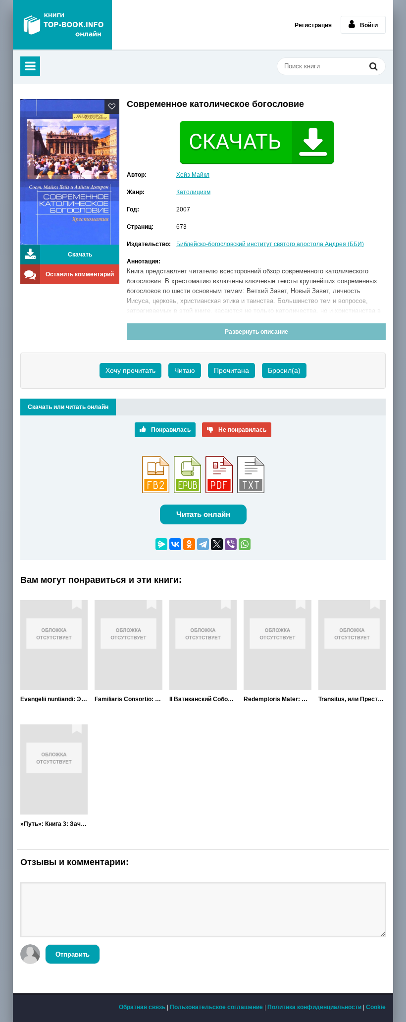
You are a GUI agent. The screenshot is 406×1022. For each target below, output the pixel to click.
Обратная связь (142, 1007)
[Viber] (231, 544)
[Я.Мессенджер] (161, 544)
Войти (369, 25)
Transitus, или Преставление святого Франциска (352, 699)
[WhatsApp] (245, 544)
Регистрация (313, 25)
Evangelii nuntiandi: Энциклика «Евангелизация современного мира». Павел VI (54, 699)
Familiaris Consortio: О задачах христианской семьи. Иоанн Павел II (128, 699)
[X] (217, 544)
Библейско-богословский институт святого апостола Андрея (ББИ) (270, 244)
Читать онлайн (203, 514)
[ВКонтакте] (175, 544)
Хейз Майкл (192, 174)
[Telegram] (203, 544)
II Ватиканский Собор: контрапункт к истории (203, 699)
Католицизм (193, 192)
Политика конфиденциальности (314, 1007)
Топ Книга (62, 25)
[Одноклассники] (189, 544)
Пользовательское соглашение (216, 1007)
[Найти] (373, 67)
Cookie (376, 1007)
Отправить (72, 954)
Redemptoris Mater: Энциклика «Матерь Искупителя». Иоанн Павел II (277, 699)
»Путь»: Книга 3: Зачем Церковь (54, 823)
